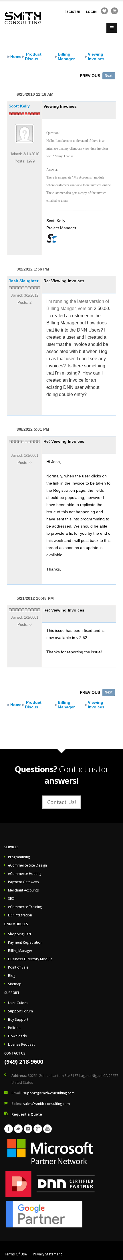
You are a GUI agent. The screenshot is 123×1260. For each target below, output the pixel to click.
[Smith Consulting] (22, 17)
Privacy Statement (47, 1254)
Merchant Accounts (23, 890)
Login (91, 11)
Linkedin (28, 1128)
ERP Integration (20, 915)
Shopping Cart (19, 934)
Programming (19, 857)
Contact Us (14, 1053)
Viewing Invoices (96, 56)
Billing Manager (66, 56)
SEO (11, 898)
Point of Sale (18, 967)
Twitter (18, 1128)
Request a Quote (26, 1114)
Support (11, 992)
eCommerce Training (25, 906)
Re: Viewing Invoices (63, 281)
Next (108, 76)
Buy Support (18, 1019)
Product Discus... (33, 56)
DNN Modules (16, 924)
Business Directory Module (30, 959)
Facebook (8, 1128)
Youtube (47, 1128)
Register (72, 11)
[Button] (111, 28)
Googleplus (37, 1128)
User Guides (18, 1002)
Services (11, 846)
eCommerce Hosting (24, 873)
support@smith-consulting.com (49, 1093)
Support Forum (20, 1011)
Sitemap (14, 983)
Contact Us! (61, 802)
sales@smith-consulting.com (46, 1103)
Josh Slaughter (23, 281)
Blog (11, 975)
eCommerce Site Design (27, 865)
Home (15, 56)
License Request (21, 1044)
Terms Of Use (15, 1254)
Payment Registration (25, 942)
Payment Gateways (23, 881)
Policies (14, 1027)
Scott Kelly (19, 106)
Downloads (17, 1036)
